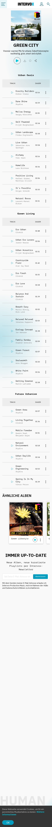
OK (8, 822)
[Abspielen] (17, 60)
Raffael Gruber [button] (23, 178)
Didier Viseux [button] (22, 94)
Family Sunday (23, 340)
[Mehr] (45, 92)
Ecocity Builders (25, 91)
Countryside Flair (22, 261)
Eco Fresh (21, 273)
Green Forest (22, 350)
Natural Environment (22, 444)
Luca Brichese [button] (22, 168)
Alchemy (20, 155)
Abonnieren (40, 576)
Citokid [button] (19, 232)
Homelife (20, 165)
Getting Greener (24, 381)
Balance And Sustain (22, 295)
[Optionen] (40, 540)
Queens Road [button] (21, 433)
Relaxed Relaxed (24, 319)
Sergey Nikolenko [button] (24, 115)
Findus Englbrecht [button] (24, 135)
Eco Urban (21, 229)
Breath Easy (22, 307)
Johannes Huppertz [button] (24, 322)
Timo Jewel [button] (21, 158)
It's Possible (23, 188)
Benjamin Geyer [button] (23, 436)
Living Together (24, 420)
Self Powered (22, 122)
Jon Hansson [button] (21, 332)
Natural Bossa (23, 198)
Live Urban (21, 142)
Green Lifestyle (19, 539)
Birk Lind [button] (20, 312)
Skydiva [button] (19, 104)
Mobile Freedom (24, 430)
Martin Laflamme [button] (23, 384)
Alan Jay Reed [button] (22, 266)
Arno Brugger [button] (22, 363)
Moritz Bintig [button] (22, 310)
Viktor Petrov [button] (22, 485)
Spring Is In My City (24, 480)
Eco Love (20, 283)
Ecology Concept (24, 329)
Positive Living (24, 175)
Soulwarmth (21, 360)
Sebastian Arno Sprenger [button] (23, 146)
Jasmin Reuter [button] (22, 243)
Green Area (21, 410)
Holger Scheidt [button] (23, 191)
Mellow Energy (23, 112)
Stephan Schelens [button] (24, 343)
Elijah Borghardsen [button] (25, 125)
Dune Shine (21, 101)
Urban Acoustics (24, 250)
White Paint (22, 370)
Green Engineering (22, 467)
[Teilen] (35, 60)
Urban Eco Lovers (25, 240)
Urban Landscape (24, 132)
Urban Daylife (23, 456)
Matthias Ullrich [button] (24, 181)
